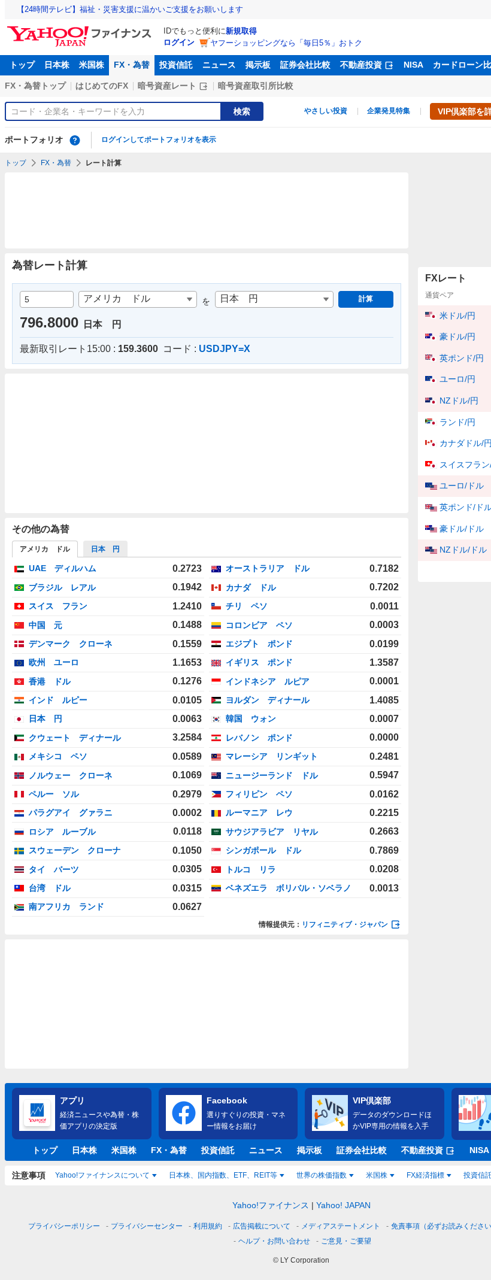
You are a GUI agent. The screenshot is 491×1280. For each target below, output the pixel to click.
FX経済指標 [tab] (425, 1175)
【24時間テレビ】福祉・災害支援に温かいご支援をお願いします (130, 9)
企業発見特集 (388, 111)
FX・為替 (132, 64)
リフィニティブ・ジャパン (345, 924)
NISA (413, 64)
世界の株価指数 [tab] (321, 1175)
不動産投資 (361, 64)
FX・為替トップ (35, 85)
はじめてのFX (101, 85)
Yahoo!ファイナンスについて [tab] (102, 1175)
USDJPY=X (224, 349)
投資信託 (176, 64)
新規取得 (241, 30)
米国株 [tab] (376, 1175)
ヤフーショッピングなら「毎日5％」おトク (286, 42)
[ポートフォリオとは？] (74, 140)
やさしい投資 (325, 111)
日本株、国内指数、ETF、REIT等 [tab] (223, 1175)
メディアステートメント (340, 1226)
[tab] (105, 549)
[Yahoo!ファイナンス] (81, 29)
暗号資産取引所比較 (255, 85)
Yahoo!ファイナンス (270, 1205)
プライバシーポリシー (64, 1226)
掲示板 (258, 64)
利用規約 (207, 1226)
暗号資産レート (167, 85)
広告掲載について (261, 1226)
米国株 (91, 64)
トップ (22, 64)
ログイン (179, 42)
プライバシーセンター (147, 1226)
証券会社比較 (305, 64)
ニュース (219, 64)
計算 (366, 299)
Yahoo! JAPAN (343, 1205)
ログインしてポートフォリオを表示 (158, 139)
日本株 (56, 64)
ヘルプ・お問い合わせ (274, 1241)
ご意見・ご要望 (346, 1241)
